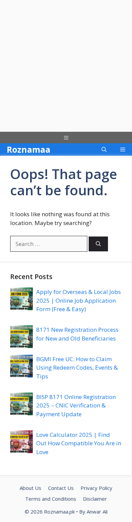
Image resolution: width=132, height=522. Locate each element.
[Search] (98, 244)
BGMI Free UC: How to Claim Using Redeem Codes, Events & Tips (77, 367)
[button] (104, 149)
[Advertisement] (66, 66)
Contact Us (61, 487)
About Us (30, 487)
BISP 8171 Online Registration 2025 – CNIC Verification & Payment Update (76, 405)
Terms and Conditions (50, 498)
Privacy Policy (96, 487)
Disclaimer (95, 498)
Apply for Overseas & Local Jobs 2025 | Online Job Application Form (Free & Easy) (78, 300)
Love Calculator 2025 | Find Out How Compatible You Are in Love (78, 443)
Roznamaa (28, 149)
